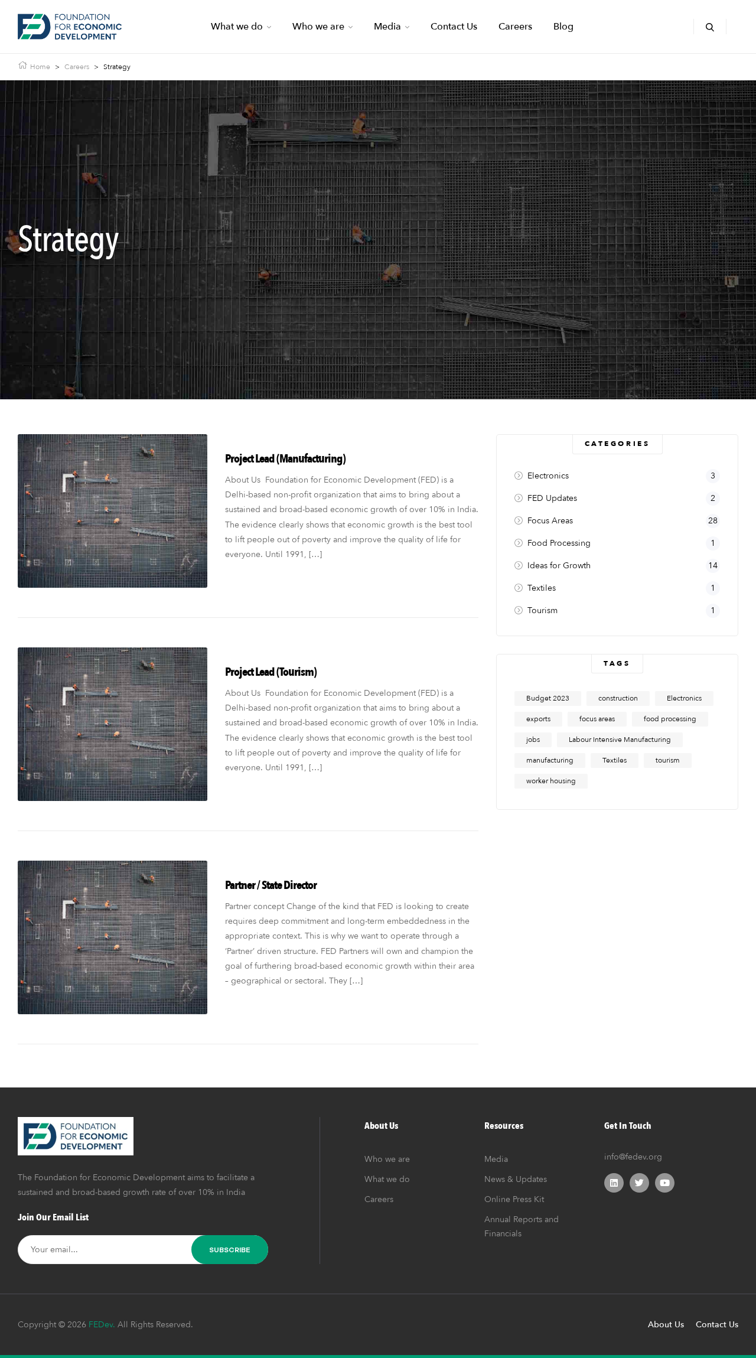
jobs (533, 739)
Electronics (684, 698)
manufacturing (549, 760)
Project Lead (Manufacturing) (285, 459)
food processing (670, 719)
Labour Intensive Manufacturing (620, 739)
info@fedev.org (633, 1156)
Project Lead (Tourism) (271, 672)
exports (538, 719)
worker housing (551, 781)
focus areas (597, 719)
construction (618, 698)
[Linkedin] (614, 1183)
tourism (668, 760)
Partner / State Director (271, 885)
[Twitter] (639, 1183)
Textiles (614, 760)
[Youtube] (664, 1183)
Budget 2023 (547, 698)
